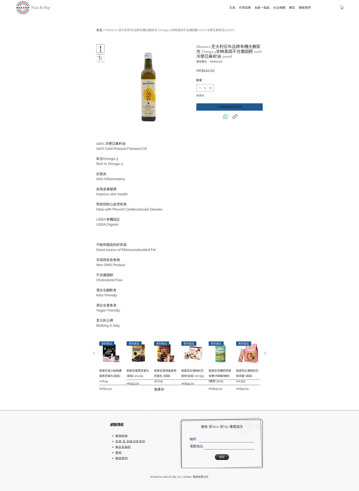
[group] (179, 371)
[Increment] (210, 87)
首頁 (99, 30)
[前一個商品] (94, 353)
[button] (342, 7)
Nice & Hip (40, 7)
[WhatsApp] (225, 116)
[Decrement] (199, 87)
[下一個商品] (265, 353)
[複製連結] (235, 116)
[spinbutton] (205, 87)
